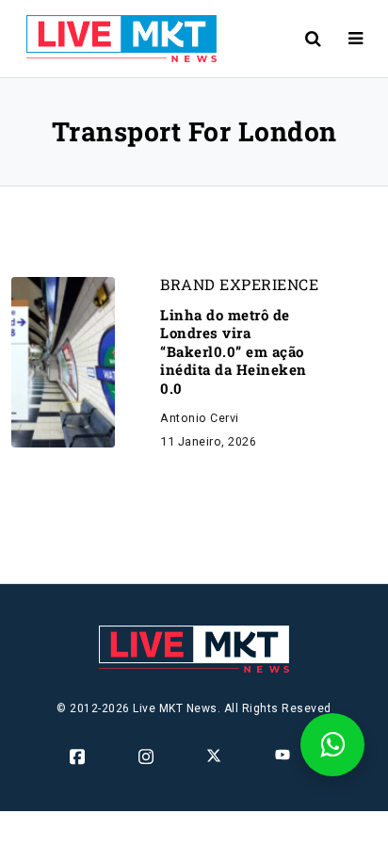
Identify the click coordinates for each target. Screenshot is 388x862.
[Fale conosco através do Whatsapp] (332, 744)
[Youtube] (284, 754)
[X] (215, 754)
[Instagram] (147, 756)
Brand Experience (239, 284)
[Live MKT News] (114, 38)
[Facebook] (78, 756)
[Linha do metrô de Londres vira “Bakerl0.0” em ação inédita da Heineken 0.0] (63, 361)
